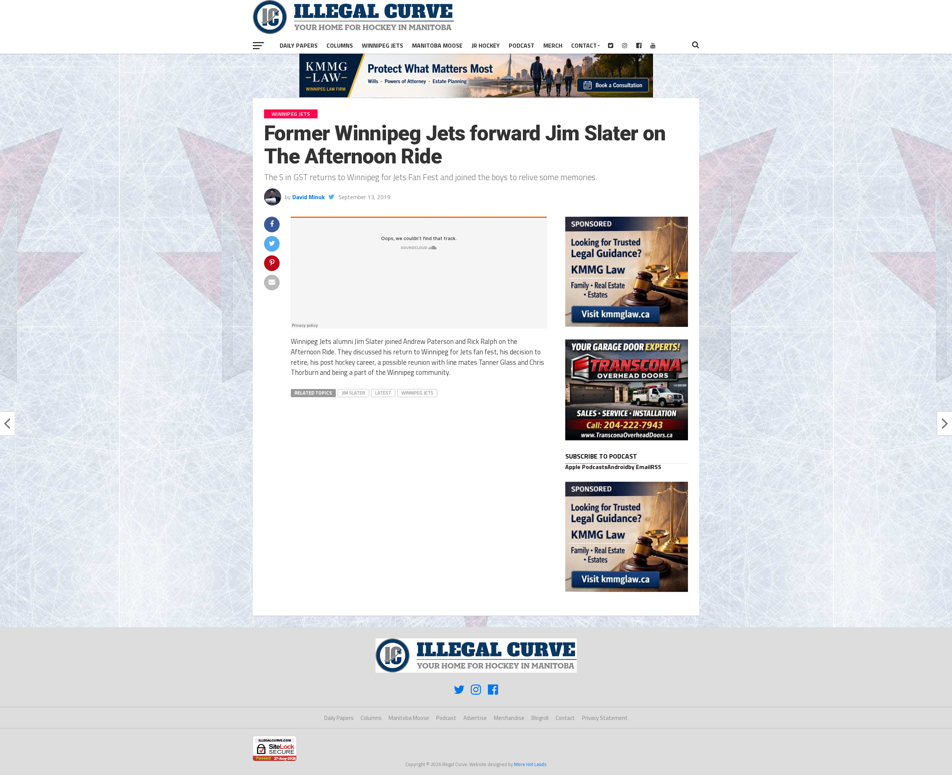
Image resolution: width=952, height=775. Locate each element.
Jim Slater (353, 392)
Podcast (521, 45)
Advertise (475, 718)
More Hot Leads (530, 764)
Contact (584, 45)
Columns (340, 45)
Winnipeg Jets (382, 45)
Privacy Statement (605, 718)
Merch (552, 45)
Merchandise (509, 718)
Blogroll (540, 718)
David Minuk (308, 196)
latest (383, 392)
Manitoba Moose (437, 45)
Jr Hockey (486, 45)
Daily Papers (299, 45)
